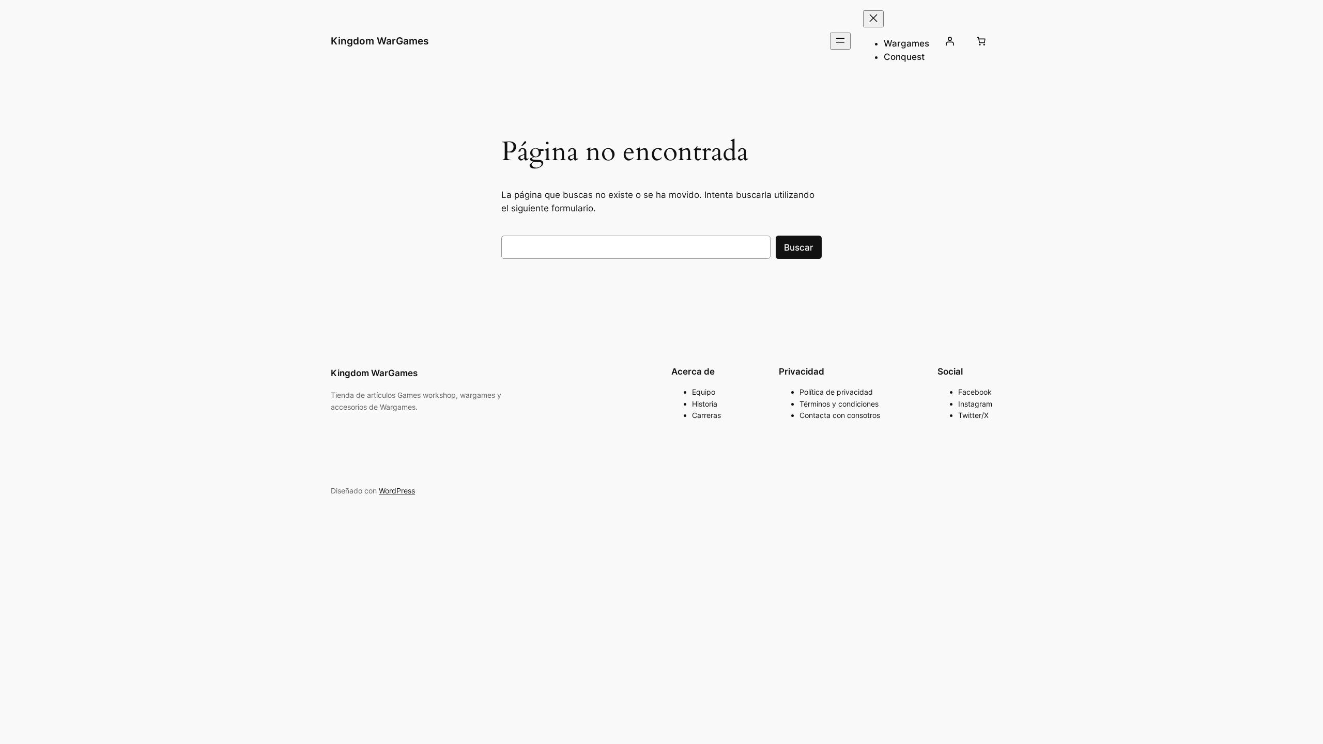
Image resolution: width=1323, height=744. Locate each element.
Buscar (798, 247)
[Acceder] (950, 41)
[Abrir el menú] (840, 41)
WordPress (397, 490)
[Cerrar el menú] (873, 18)
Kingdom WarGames (379, 41)
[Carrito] (981, 41)
